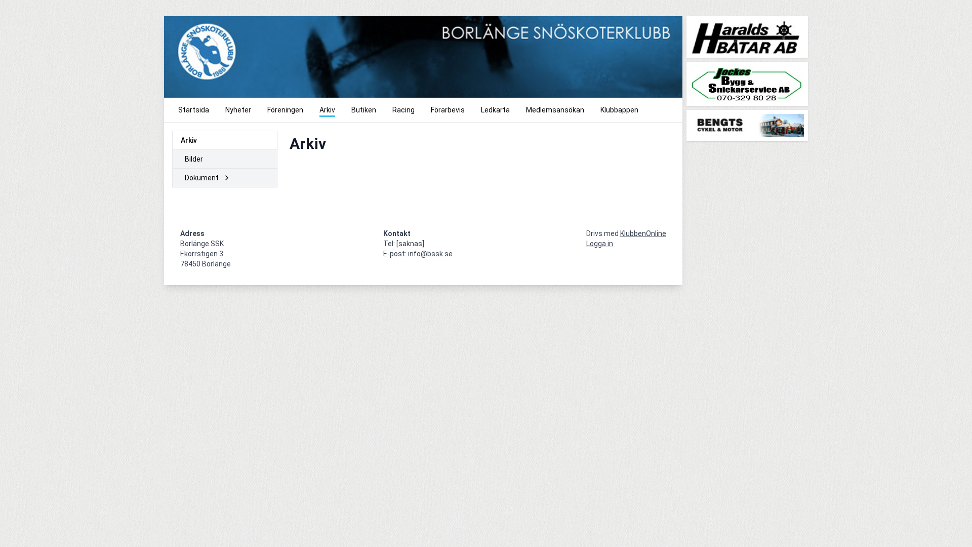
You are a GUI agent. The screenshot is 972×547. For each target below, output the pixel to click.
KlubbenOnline (643, 233)
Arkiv (189, 140)
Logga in (599, 244)
